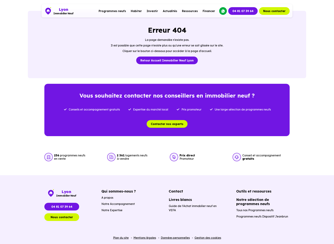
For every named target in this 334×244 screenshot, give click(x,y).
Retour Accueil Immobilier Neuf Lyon (167, 60)
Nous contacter (274, 11)
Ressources (190, 11)
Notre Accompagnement (118, 204)
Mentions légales (144, 237)
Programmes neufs (112, 11)
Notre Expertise (111, 210)
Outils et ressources (253, 191)
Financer (209, 11)
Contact (176, 191)
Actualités (170, 11)
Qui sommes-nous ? (118, 191)
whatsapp (223, 11)
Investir (152, 11)
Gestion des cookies (207, 237)
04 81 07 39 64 (242, 11)
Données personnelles (175, 237)
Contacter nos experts (167, 124)
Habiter (136, 11)
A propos (107, 197)
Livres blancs (180, 199)
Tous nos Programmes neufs (254, 210)
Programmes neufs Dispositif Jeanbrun (262, 216)
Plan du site (121, 237)
